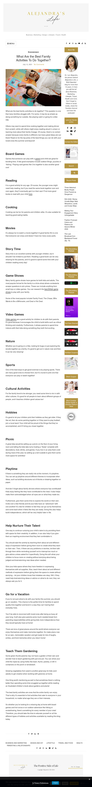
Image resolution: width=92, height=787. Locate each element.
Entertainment (33, 52)
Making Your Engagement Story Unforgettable (71, 212)
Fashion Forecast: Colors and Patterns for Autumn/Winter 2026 (71, 224)
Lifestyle (50, 743)
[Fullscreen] (78, 333)
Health (79, 743)
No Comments (39, 64)
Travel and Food (65, 743)
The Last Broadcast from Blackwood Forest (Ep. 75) (71, 237)
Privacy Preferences (41, 783)
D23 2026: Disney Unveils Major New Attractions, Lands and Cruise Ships (71, 202)
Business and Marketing (16, 743)
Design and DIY (36, 743)
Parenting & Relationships (18, 745)
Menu (12, 43)
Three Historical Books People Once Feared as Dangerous (70, 190)
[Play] (67, 333)
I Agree (55, 783)
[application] (71, 332)
